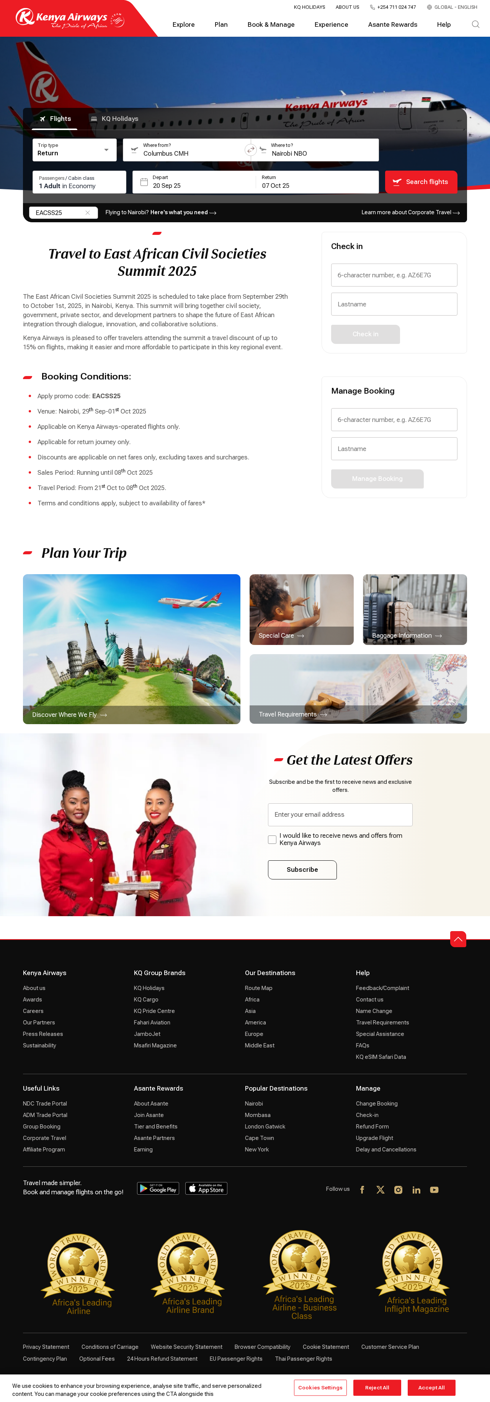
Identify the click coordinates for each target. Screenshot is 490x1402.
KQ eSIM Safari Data (381, 1057)
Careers (33, 1011)
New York (257, 1149)
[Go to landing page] (70, 27)
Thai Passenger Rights (303, 1359)
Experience (331, 24)
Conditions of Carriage (110, 1347)
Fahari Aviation (152, 1022)
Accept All (431, 1388)
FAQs (362, 1045)
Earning (143, 1149)
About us (34, 988)
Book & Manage (271, 24)
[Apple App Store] (206, 1188)
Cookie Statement (326, 1347)
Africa (252, 1000)
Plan (221, 24)
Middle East (259, 1045)
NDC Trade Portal (45, 1104)
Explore (184, 24)
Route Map (259, 988)
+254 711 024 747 (396, 7)
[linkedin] (417, 1190)
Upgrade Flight (374, 1138)
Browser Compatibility (263, 1347)
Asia (250, 1011)
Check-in (367, 1115)
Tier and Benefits (156, 1127)
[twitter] (381, 1190)
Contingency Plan (45, 1359)
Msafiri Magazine (155, 1045)
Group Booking (41, 1127)
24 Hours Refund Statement (162, 1359)
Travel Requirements (382, 1022)
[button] (251, 150)
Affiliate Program (44, 1149)
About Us (347, 7)
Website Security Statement (186, 1347)
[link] (131, 649)
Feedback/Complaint (382, 988)
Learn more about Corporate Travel (406, 212)
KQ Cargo (146, 1000)
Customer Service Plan (390, 1347)
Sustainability (39, 1045)
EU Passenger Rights (236, 1359)
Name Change (374, 1011)
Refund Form (372, 1127)
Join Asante (149, 1115)
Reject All (377, 1388)
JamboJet (147, 1034)
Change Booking (377, 1104)
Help (444, 24)
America (255, 1022)
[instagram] (399, 1190)
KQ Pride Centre (154, 1011)
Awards (32, 1000)
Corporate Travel (44, 1138)
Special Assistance (380, 1034)
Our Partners (39, 1022)
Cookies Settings (320, 1388)
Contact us (370, 1000)
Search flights (427, 182)
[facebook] (363, 1190)
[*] (453, 1190)
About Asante (151, 1104)
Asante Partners (154, 1138)
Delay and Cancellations (386, 1149)
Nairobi (254, 1104)
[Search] (475, 25)
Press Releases (43, 1034)
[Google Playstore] (158, 1188)
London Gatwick (265, 1127)
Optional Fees (97, 1359)
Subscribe (302, 869)
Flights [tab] (60, 118)
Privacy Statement (46, 1347)
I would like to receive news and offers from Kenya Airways (340, 839)
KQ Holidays (309, 7)
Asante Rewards (392, 24)
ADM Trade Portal (45, 1115)
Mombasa (258, 1115)
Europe (254, 1034)
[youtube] (435, 1190)
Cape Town (259, 1138)
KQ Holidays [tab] (120, 118)
